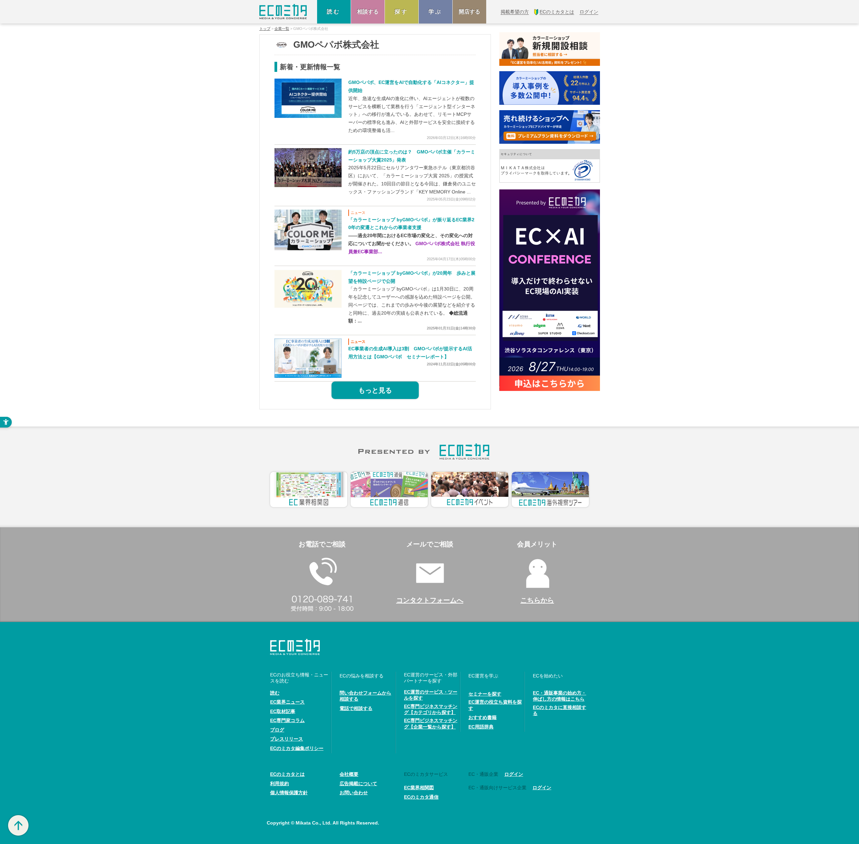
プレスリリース (286, 739)
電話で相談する (356, 708)
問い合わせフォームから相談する (365, 696)
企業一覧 (281, 29)
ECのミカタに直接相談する (559, 710)
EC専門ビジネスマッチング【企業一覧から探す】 (430, 723)
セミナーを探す (484, 694)
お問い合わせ (354, 792)
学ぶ (435, 11)
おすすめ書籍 (482, 717)
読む (334, 11)
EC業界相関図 (419, 787)
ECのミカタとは (287, 774)
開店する (469, 11)
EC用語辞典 (481, 726)
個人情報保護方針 (289, 792)
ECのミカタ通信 (421, 797)
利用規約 (279, 783)
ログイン (513, 774)
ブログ (277, 729)
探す (402, 11)
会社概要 (349, 774)
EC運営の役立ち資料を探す (495, 705)
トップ (264, 29)
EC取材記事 (282, 711)
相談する (367, 11)
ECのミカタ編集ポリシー (296, 748)
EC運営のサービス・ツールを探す (430, 695)
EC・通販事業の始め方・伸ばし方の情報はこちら (559, 696)
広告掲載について (358, 783)
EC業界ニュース (287, 702)
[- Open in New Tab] (308, 98)
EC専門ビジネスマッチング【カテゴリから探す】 (430, 709)
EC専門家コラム (287, 720)
